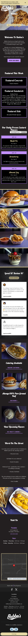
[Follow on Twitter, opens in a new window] (16, 590)
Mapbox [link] (10, 578)
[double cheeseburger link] (14, 381)
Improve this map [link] (22, 578)
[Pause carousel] (27, 29)
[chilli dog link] (14, 350)
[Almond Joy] (14, 176)
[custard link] (14, 414)
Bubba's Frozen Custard (14, 617)
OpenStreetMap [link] (16, 578)
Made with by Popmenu (11, 585)
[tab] (15, 132)
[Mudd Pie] (14, 143)
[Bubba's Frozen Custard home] (7, 9)
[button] (14, 199)
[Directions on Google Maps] (14, 566)
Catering (14, 634)
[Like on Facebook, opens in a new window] (12, 590)
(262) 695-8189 (14, 602)
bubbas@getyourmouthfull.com (14, 603)
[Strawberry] (14, 159)
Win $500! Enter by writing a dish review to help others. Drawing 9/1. (10, 2)
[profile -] (23, 7)
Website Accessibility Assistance (14, 625)
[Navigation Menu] (26, 7)
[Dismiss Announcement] (25, 2)
